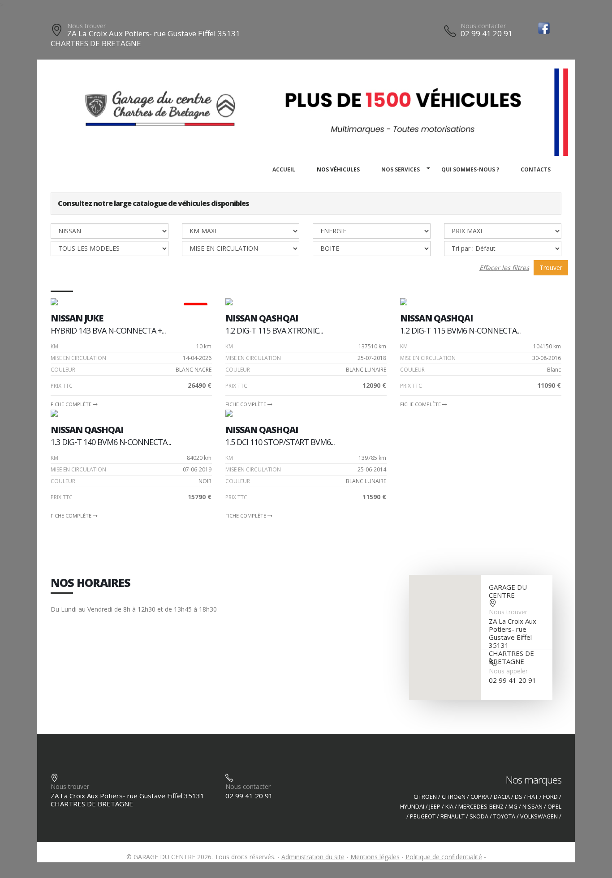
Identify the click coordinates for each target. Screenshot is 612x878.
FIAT (532, 797)
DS (518, 797)
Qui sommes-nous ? (470, 169)
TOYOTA (504, 816)
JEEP (434, 806)
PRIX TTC (62, 386)
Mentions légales (375, 856)
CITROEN (425, 797)
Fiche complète (72, 404)
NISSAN (532, 806)
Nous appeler (508, 671)
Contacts (536, 169)
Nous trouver (86, 25)
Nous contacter (483, 25)
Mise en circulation (78, 358)
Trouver (550, 267)
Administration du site (313, 856)
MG (513, 806)
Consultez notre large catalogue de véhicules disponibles (153, 203)
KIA (449, 806)
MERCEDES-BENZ (481, 806)
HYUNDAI (412, 806)
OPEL (554, 806)
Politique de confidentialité (443, 856)
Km (54, 346)
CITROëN (453, 797)
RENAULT (452, 816)
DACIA (502, 797)
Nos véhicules (338, 169)
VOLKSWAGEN (539, 816)
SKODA (479, 816)
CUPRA (479, 797)
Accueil (283, 169)
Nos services (400, 169)
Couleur (63, 369)
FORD (550, 797)
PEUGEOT (422, 816)
